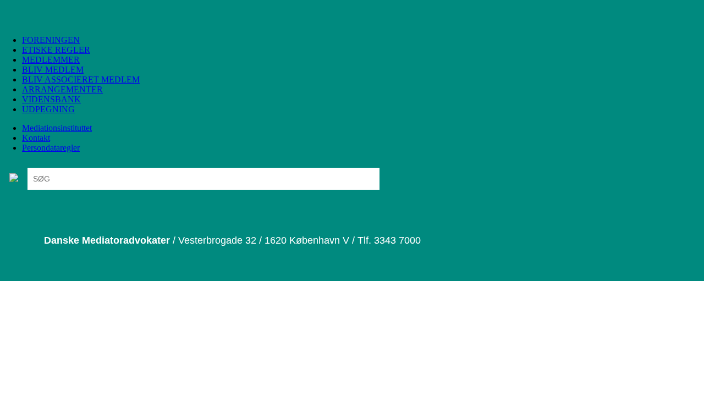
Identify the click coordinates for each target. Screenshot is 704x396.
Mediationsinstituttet (57, 128)
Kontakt (36, 137)
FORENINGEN (51, 40)
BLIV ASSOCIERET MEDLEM (81, 79)
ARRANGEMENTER (62, 89)
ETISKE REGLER (56, 49)
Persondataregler (51, 147)
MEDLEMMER (51, 59)
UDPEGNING (48, 109)
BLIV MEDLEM (53, 69)
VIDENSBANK (51, 99)
